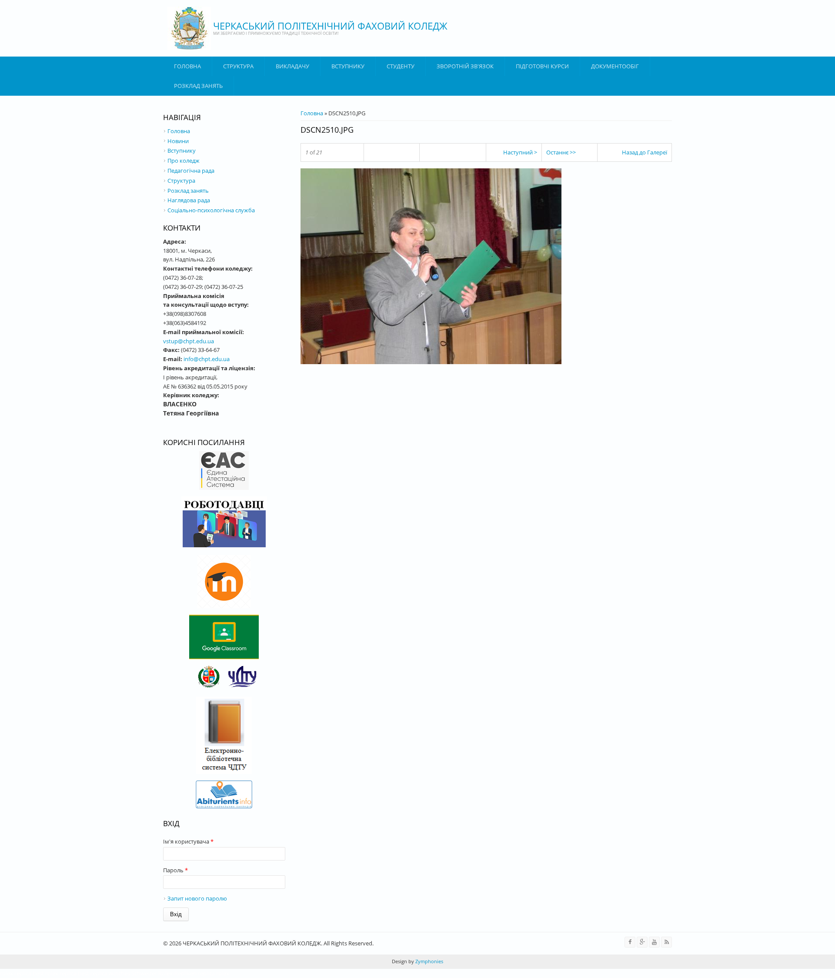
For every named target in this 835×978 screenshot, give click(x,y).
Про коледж (183, 160)
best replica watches (104, 973)
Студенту (400, 66)
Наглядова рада (188, 200)
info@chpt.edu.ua (207, 359)
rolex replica (15, 973)
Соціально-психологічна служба (211, 210)
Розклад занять (198, 86)
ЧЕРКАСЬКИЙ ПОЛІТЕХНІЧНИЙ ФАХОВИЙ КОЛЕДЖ (330, 25)
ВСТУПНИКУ (347, 66)
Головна (187, 66)
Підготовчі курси (542, 66)
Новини (178, 141)
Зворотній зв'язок (465, 66)
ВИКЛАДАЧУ (292, 66)
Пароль (175, 870)
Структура (238, 66)
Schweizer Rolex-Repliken (164, 973)
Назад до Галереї (644, 152)
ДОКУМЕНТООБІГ (615, 66)
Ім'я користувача (188, 841)
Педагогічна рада (190, 170)
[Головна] (189, 28)
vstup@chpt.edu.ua (188, 341)
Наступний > (520, 152)
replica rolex (213, 973)
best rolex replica (55, 973)
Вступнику (181, 150)
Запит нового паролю (197, 898)
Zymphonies (428, 961)
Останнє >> (561, 152)
